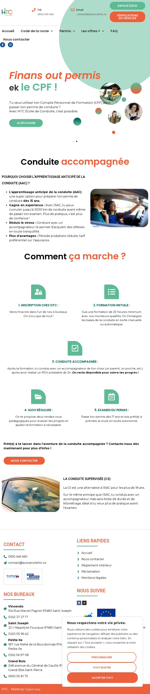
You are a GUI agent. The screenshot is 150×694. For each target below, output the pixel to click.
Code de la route (35, 31)
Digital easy (32, 689)
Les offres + (90, 31)
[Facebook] (79, 603)
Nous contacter (16, 39)
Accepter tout (102, 678)
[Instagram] (10, 44)
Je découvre (25, 123)
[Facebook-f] (2, 44)
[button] (73, 141)
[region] (102, 652)
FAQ (114, 31)
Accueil (8, 31)
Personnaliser (101, 657)
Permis (65, 31)
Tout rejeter (102, 667)
